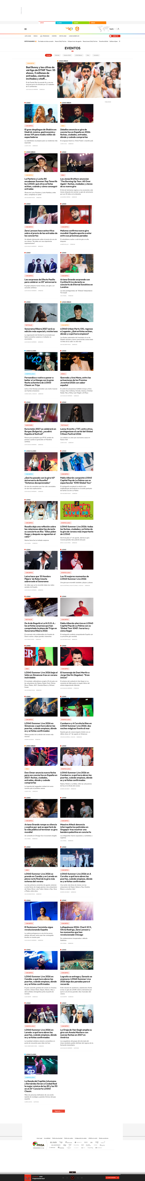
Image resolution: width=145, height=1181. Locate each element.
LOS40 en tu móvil (92, 1138)
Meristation (98, 1147)
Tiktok (65, 1120)
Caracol (102, 1142)
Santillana (69, 1142)
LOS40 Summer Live (74, 36)
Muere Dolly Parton (60, 41)
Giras (88, 55)
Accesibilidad (47, 1138)
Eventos (54, 36)
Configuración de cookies (81, 1138)
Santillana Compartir (78, 1142)
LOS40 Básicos (78, 55)
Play (72, 1177)
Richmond (52, 1147)
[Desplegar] (72, 1172)
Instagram (62, 1120)
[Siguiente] (120, 41)
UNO (65, 1145)
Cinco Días (76, 1145)
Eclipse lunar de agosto (74, 41)
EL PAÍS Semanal (88, 1145)
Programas (46, 36)
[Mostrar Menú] (26, 29)
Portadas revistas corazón (46, 41)
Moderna (60, 1147)
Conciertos (96, 55)
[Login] (118, 28)
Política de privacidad (57, 1138)
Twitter (72, 1120)
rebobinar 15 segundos (67, 1178)
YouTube (69, 1120)
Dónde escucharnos (103, 1138)
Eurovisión (29, 425)
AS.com (90, 1142)
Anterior (63, 1178)
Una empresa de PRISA (38, 1143)
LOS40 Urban (66, 103)
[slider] (72, 1174)
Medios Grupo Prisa (38, 1148)
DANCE (76, 23)
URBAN (93, 23)
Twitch (79, 1120)
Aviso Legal (39, 1138)
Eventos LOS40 (67, 55)
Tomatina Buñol (103, 41)
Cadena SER (85, 1142)
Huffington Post (55, 1145)
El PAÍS (53, 1142)
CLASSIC (59, 23)
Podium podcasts (68, 1147)
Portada (48, 55)
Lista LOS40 (28, 36)
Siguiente (57, 1111)
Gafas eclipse (114, 41)
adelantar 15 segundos (78, 1178)
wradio (70, 1145)
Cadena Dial (82, 1145)
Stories (82, 1120)
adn (96, 1142)
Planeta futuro (95, 1145)
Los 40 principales (61, 1142)
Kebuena (100, 1145)
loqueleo (90, 1147)
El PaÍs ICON (76, 1147)
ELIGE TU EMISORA (112, 1177)
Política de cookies (68, 1138)
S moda (83, 1147)
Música (36, 36)
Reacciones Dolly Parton (90, 41)
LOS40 (42, 23)
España (112, 29)
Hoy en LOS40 (62, 36)
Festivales (57, 55)
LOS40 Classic (31, 351)
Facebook (76, 1120)
